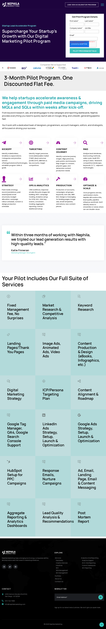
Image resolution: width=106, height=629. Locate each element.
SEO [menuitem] (57, 568)
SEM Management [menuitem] (62, 570)
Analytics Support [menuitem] (88, 560)
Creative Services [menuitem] (61, 563)
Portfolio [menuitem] (58, 576)
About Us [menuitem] (58, 579)
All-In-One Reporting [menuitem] (88, 563)
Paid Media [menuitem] (59, 560)
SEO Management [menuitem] (62, 573)
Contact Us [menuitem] (59, 581)
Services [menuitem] (58, 558)
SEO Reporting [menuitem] (87, 568)
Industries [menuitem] (59, 565)
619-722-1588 (10, 601)
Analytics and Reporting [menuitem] (89, 558)
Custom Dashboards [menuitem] (88, 565)
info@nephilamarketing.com (15, 604)
